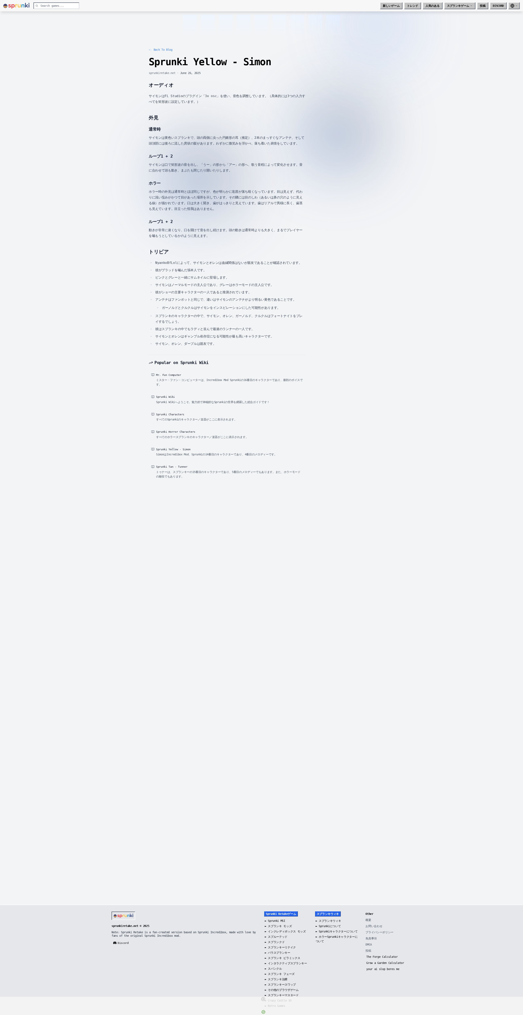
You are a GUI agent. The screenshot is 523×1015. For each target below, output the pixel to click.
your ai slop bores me (382, 969)
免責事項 (371, 938)
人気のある (432, 5)
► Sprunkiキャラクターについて (337, 931)
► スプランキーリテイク (280, 947)
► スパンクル (273, 968)
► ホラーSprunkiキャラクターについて (337, 939)
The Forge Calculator (382, 956)
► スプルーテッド (276, 936)
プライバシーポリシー (379, 932)
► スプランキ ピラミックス (282, 958)
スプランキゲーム (458, 5)
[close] (263, 999)
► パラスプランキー (277, 952)
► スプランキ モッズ (278, 926)
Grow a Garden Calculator (385, 963)
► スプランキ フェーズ (280, 974)
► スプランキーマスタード (282, 995)
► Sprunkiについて (328, 926)
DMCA (368, 944)
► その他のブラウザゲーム (282, 989)
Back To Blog (160, 49)
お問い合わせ (373, 926)
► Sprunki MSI (275, 920)
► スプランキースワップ (280, 984)
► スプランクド (275, 942)
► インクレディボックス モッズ (285, 931)
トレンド (412, 5)
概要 (368, 920)
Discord (498, 5)
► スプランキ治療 (276, 979)
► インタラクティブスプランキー (286, 963)
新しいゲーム (391, 5)
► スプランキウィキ (328, 920)
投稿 (482, 5)
